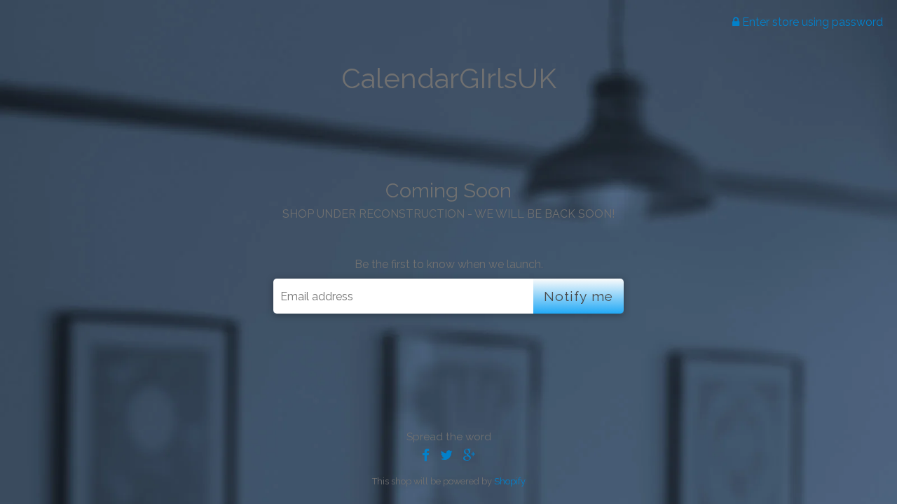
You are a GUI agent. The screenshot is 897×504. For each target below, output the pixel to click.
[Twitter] (446, 455)
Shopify (510, 481)
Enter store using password (811, 22)
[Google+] (469, 455)
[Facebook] (425, 455)
